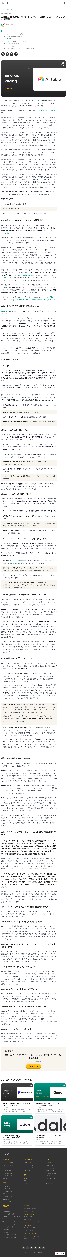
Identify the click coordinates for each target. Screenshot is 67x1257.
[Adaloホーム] (5, 3)
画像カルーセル (28, 1219)
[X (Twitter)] (23, 1247)
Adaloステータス (50, 1183)
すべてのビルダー (7, 1186)
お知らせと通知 (28, 1216)
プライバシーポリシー (29, 1183)
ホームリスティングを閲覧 (9, 1234)
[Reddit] (43, 1247)
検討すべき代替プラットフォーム (10, 46)
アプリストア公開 (7, 1173)
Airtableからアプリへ (48, 110)
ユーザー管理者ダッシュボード (10, 1221)
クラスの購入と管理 (7, 1227)
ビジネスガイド (12, 9)
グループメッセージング (30, 1227)
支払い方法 (49, 297)
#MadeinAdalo (49, 1181)
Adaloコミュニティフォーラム (53, 1168)
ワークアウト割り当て (29, 1211)
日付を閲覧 (5, 1232)
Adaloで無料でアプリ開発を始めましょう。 (12, 36)
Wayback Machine (16, 563)
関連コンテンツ (33, 1066)
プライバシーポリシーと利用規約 (33, 1252)
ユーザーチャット (28, 1230)
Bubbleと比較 (6, 1188)
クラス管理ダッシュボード (9, 1237)
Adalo (7, 233)
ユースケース (27, 1170)
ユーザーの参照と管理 (8, 1214)
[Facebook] (31, 1247)
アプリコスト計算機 (51, 1173)
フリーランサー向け (29, 1165)
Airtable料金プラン (7, 38)
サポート (48, 1175)
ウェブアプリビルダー (8, 1168)
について (26, 1178)
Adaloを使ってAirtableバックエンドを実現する (13, 34)
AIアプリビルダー (7, 1170)
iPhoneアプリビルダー (8, 1162)
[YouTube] (39, 1247)
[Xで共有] (3, 54)
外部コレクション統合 (29, 1238)
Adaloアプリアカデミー (52, 1165)
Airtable (24, 275)
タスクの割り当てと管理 (30, 1208)
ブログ (25, 1180)
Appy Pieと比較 (6, 1201)
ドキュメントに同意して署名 (31, 1236)
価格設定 (4, 1178)
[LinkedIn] (35, 1247)
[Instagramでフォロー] (16, 54)
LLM (25, 1186)
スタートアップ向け (29, 1168)
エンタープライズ (7, 1175)
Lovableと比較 (6, 1199)
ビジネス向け (27, 1162)
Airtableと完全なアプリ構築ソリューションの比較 (14, 41)
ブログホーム (4, 9)
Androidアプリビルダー (8, 1165)
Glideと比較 (5, 1194)
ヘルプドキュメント (51, 1162)
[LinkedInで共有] (11, 54)
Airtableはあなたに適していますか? (11, 43)
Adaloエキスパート (50, 1170)
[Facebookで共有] (7, 54)
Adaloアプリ (7, 277)
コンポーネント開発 (51, 1178)
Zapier (30, 275)
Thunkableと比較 (7, 1196)
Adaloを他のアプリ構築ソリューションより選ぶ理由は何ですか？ (18, 48)
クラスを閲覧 (5, 1229)
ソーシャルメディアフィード (31, 1222)
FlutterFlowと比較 (7, 1191)
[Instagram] (27, 1247)
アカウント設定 (6, 1211)
